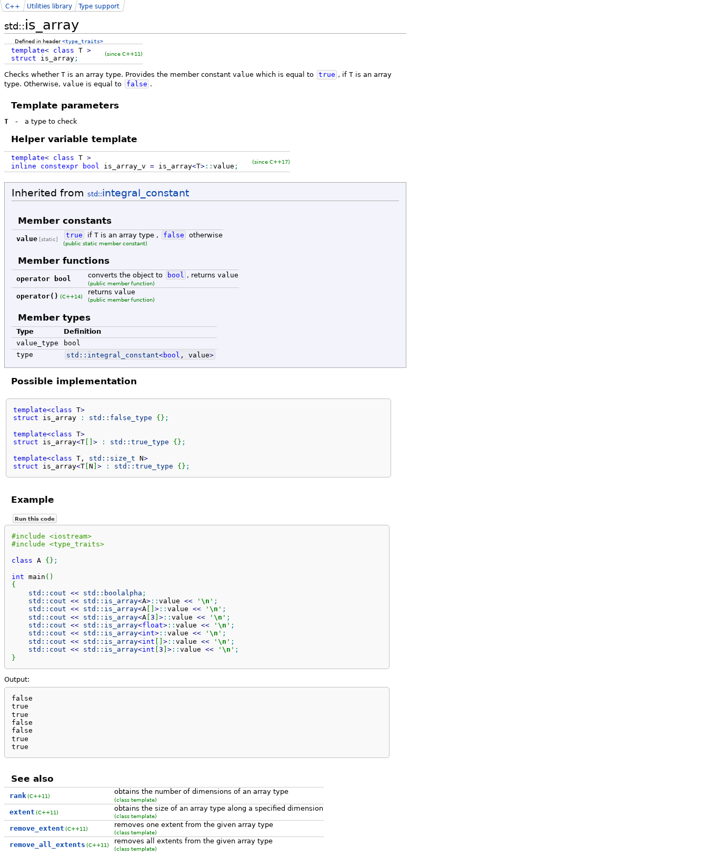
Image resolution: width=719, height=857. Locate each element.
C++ (12, 6)
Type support (98, 6)
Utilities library (49, 6)
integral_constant (138, 193)
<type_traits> (82, 41)
